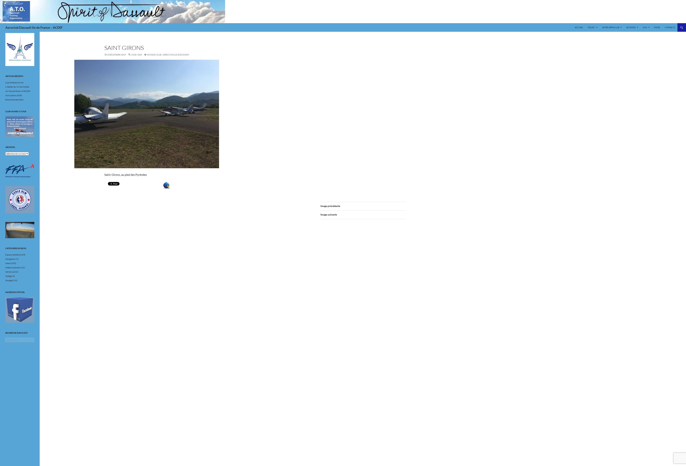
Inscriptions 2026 (13, 95)
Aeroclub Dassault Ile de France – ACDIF (34, 27)
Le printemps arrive (14, 82)
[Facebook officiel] (19, 310)
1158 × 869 (136, 54)
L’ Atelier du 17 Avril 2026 (17, 86)
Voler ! (591, 27)
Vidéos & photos (13, 267)
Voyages (9, 280)
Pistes (657, 27)
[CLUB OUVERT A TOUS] (19, 126)
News (8, 263)
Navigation (10, 259)
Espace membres (13, 254)
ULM (645, 27)
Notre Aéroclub (610, 27)
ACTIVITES (631, 27)
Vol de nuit (10, 271)
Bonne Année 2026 (14, 99)
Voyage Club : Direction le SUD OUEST (168, 54)
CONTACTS (670, 27)
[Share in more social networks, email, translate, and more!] (177, 185)
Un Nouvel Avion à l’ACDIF (17, 91)
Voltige (8, 276)
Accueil (579, 27)
